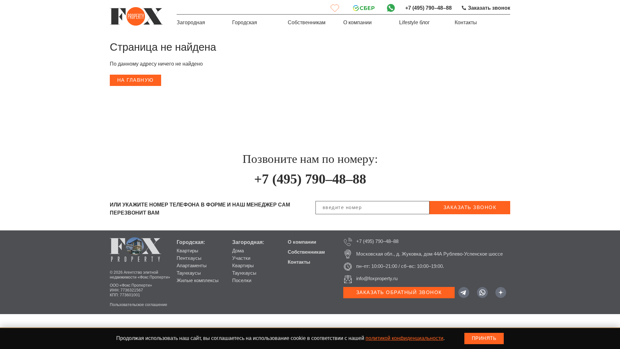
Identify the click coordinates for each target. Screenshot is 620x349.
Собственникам (307, 22)
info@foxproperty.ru (377, 278)
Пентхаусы (189, 258)
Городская (244, 22)
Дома (238, 250)
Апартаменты (192, 265)
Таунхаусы (189, 273)
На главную (135, 80)
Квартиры (187, 250)
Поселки (241, 280)
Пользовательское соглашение (138, 304)
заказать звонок (470, 207)
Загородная (191, 22)
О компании (357, 22)
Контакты (466, 22)
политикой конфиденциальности (404, 338)
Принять (484, 338)
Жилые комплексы (198, 280)
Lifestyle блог (414, 22)
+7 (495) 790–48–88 (428, 8)
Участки (241, 258)
